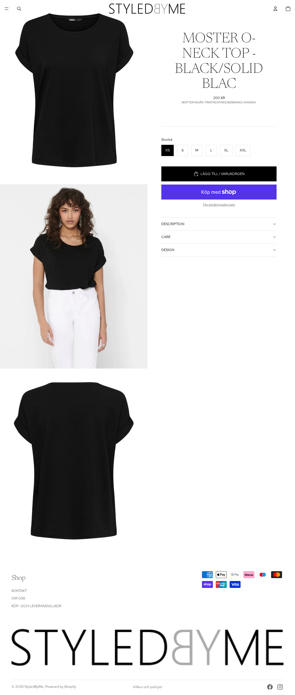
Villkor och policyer (147, 687)
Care (166, 237)
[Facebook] (269, 686)
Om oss (18, 598)
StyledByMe (34, 686)
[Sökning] (19, 8)
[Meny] (6, 8)
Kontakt (19, 590)
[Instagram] (280, 686)
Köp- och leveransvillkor (36, 606)
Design (167, 250)
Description (172, 224)
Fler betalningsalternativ (219, 204)
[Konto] (275, 8)
